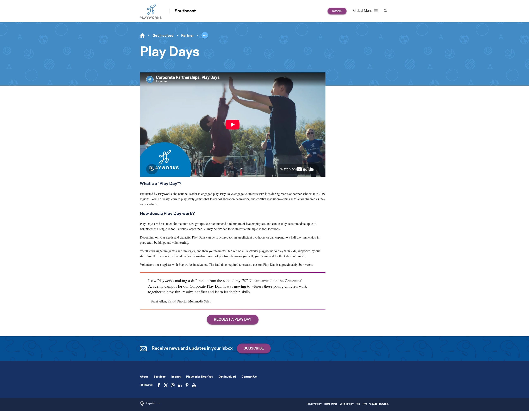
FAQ (365, 404)
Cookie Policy (347, 404)
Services (160, 377)
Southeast (185, 11)
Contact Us (249, 377)
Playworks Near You (199, 377)
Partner (187, 35)
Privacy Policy (314, 404)
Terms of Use (330, 404)
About (144, 377)
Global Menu (363, 10)
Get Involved (163, 35)
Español (151, 403)
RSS (358, 404)
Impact (176, 377)
